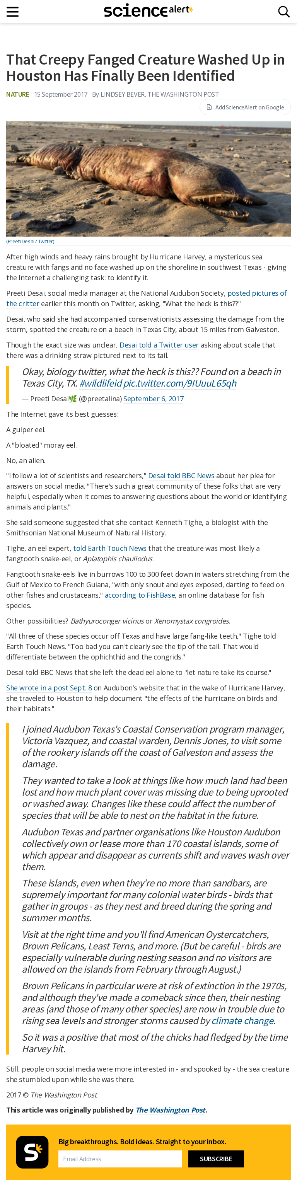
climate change (242, 1020)
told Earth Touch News (110, 548)
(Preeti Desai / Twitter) (30, 241)
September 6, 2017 (153, 398)
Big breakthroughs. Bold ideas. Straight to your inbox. (142, 1141)
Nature (17, 94)
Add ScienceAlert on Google (249, 107)
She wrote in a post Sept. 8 (49, 687)
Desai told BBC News (181, 475)
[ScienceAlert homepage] (148, 12)
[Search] (284, 12)
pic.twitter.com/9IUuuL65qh (179, 383)
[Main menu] (13, 12)
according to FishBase (140, 595)
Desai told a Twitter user (159, 344)
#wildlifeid (100, 383)
